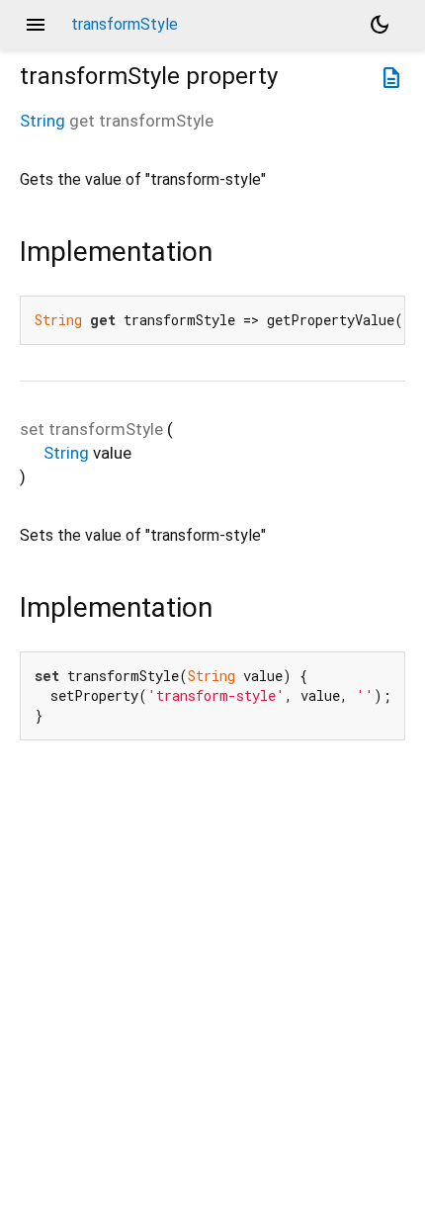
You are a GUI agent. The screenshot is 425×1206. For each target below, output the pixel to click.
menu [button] (35, 25)
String (42, 120)
